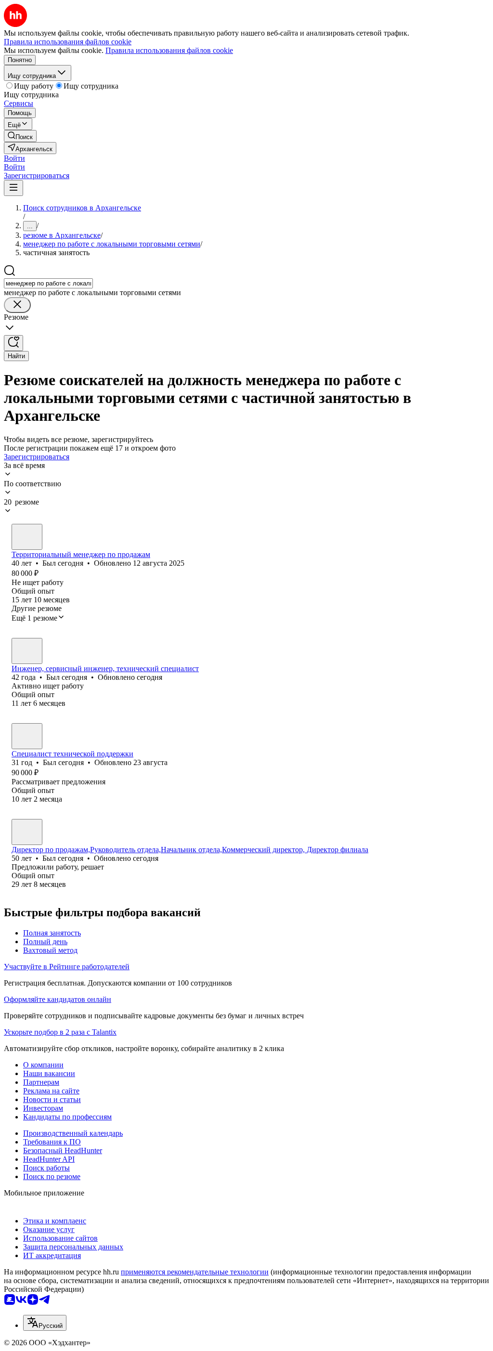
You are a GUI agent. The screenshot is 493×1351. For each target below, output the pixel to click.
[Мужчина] (27, 537)
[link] (20, 136)
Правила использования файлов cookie (169, 50)
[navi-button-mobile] (13, 188)
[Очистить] (17, 305)
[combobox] (48, 283)
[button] (14, 158)
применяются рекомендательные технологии (195, 1272)
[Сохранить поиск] (13, 343)
